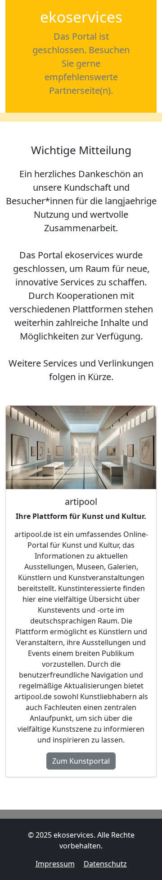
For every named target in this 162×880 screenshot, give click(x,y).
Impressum (55, 864)
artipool (81, 501)
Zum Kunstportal (81, 761)
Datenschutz (105, 864)
